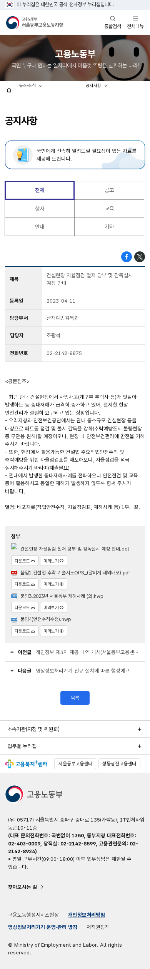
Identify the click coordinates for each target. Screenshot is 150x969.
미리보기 (51, 561)
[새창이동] (26, 763)
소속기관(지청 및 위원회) (33, 729)
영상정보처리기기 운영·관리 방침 (42, 927)
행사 (39, 208)
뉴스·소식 (28, 85)
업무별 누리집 (22, 746)
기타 (109, 226)
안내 (39, 226)
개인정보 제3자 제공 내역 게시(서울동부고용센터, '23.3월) (88, 652)
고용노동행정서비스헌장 (33, 915)
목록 (75, 698)
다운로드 (22, 561)
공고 (109, 190)
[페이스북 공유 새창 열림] (126, 256)
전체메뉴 (135, 22)
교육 (109, 208)
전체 (39, 190)
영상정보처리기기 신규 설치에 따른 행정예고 (83, 671)
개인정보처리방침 (86, 915)
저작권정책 (98, 927)
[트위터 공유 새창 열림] (139, 256)
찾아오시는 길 (22, 887)
